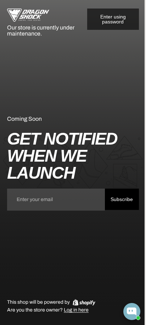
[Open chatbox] (131, 311)
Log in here (76, 310)
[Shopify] (84, 302)
